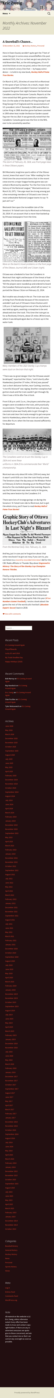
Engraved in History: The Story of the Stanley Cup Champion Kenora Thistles (26, 566)
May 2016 (8, 1150)
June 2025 (9, 763)
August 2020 (10, 961)
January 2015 (10, 1216)
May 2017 (8, 1101)
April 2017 (9, 1105)
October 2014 (10, 1229)
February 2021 (10, 940)
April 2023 (9, 841)
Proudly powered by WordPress (27, 1392)
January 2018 (10, 1072)
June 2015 (9, 1196)
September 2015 (11, 1183)
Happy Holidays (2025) (13, 661)
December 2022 (11, 858)
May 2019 (8, 1023)
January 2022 (10, 903)
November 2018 (11, 1047)
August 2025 (10, 755)
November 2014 (11, 1225)
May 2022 (8, 887)
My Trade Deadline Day (14, 657)
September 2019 (11, 1006)
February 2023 (10, 850)
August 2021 (10, 920)
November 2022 (11, 862)
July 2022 (8, 878)
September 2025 (11, 751)
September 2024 (11, 792)
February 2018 (10, 1068)
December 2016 (11, 1122)
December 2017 (11, 1076)
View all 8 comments (13, 614)
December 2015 (11, 1171)
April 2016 (9, 1155)
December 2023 (11, 825)
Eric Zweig (9, 692)
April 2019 (9, 1027)
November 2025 (11, 742)
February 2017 (10, 1113)
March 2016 (9, 1159)
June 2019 (9, 1019)
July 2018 (8, 1052)
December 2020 (11, 948)
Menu (5, 13)
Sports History (11, 1266)
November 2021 (11, 911)
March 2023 (9, 845)
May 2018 (8, 1060)
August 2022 (10, 874)
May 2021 (8, 932)
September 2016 (11, 1134)
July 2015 (8, 1192)
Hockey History (30, 46)
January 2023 (10, 854)
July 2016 (8, 1142)
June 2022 (9, 883)
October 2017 (10, 1085)
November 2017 (11, 1080)
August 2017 (10, 1093)
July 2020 (8, 965)
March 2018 (9, 1064)
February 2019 (10, 1035)
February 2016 (10, 1163)
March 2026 (9, 734)
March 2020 (9, 981)
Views (7, 1271)
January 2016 (10, 1167)
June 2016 (9, 1146)
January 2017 (10, 1117)
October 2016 (10, 1130)
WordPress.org (11, 1300)
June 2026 (9, 726)
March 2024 (9, 812)
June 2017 (9, 1097)
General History (11, 1250)
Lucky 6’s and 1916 (12, 653)
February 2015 (10, 1212)
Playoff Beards (11, 649)
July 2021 (8, 924)
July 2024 (8, 800)
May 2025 (8, 767)
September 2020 (11, 957)
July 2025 (8, 759)
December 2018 (11, 1043)
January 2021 (10, 944)
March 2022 (9, 895)
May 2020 (8, 973)
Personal (40, 46)
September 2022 (11, 870)
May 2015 (8, 1200)
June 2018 (9, 1056)
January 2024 (10, 821)
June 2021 (9, 928)
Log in (7, 1288)
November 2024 (11, 784)
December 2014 (11, 1221)
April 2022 (9, 891)
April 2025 (9, 771)
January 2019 (10, 1039)
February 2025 (10, 775)
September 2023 (11, 833)
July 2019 (8, 1014)
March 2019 (9, 1031)
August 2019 (10, 1010)
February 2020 (10, 986)
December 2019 (11, 994)
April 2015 (9, 1204)
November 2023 (11, 829)
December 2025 (11, 738)
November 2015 (11, 1175)
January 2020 (10, 990)
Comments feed (11, 1296)
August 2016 (10, 1138)
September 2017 (11, 1089)
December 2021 (11, 907)
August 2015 (10, 1188)
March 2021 (9, 936)
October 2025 (10, 746)
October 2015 (10, 1179)
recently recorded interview (27, 560)
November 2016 (11, 1126)
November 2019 (11, 998)
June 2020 (9, 969)
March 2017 (9, 1109)
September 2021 (11, 915)
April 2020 (9, 977)
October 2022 (10, 866)
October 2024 (10, 788)
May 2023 (8, 837)
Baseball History (11, 1246)
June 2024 (9, 804)
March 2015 (9, 1208)
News (7, 1258)
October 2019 (10, 1002)
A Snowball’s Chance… (17, 41)
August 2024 (10, 796)
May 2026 (8, 730)
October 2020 (10, 953)
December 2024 (11, 779)
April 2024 (9, 808)
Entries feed (10, 1292)
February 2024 (10, 817)
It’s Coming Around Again (15, 645)
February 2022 (10, 899)
